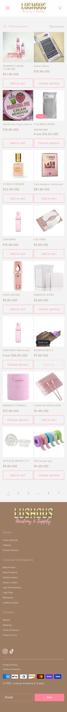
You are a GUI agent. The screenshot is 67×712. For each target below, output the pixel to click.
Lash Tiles (8, 592)
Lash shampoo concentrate (48, 184)
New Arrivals (9, 567)
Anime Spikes (41, 66)
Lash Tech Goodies (12, 587)
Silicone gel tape (43, 461)
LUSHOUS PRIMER (13, 184)
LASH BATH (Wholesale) (16, 350)
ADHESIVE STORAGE (15, 405)
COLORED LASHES (44, 124)
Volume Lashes (10, 577)
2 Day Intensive (10, 540)
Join (49, 697)
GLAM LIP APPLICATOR (47, 405)
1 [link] (8, 493)
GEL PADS (39, 239)
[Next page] (59, 493)
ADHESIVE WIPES (44, 295)
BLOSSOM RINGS (43, 350)
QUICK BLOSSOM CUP (15, 461)
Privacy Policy (10, 635)
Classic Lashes (10, 582)
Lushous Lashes (10, 602)
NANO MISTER (11, 295)
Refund (6, 620)
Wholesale (8, 597)
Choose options (49, 83)
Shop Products (10, 572)
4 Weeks (7, 545)
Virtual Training (10, 550)
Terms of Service (11, 630)
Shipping (7, 625)
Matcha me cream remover (17, 124)
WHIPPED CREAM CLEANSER (13, 67)
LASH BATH (9, 239)
